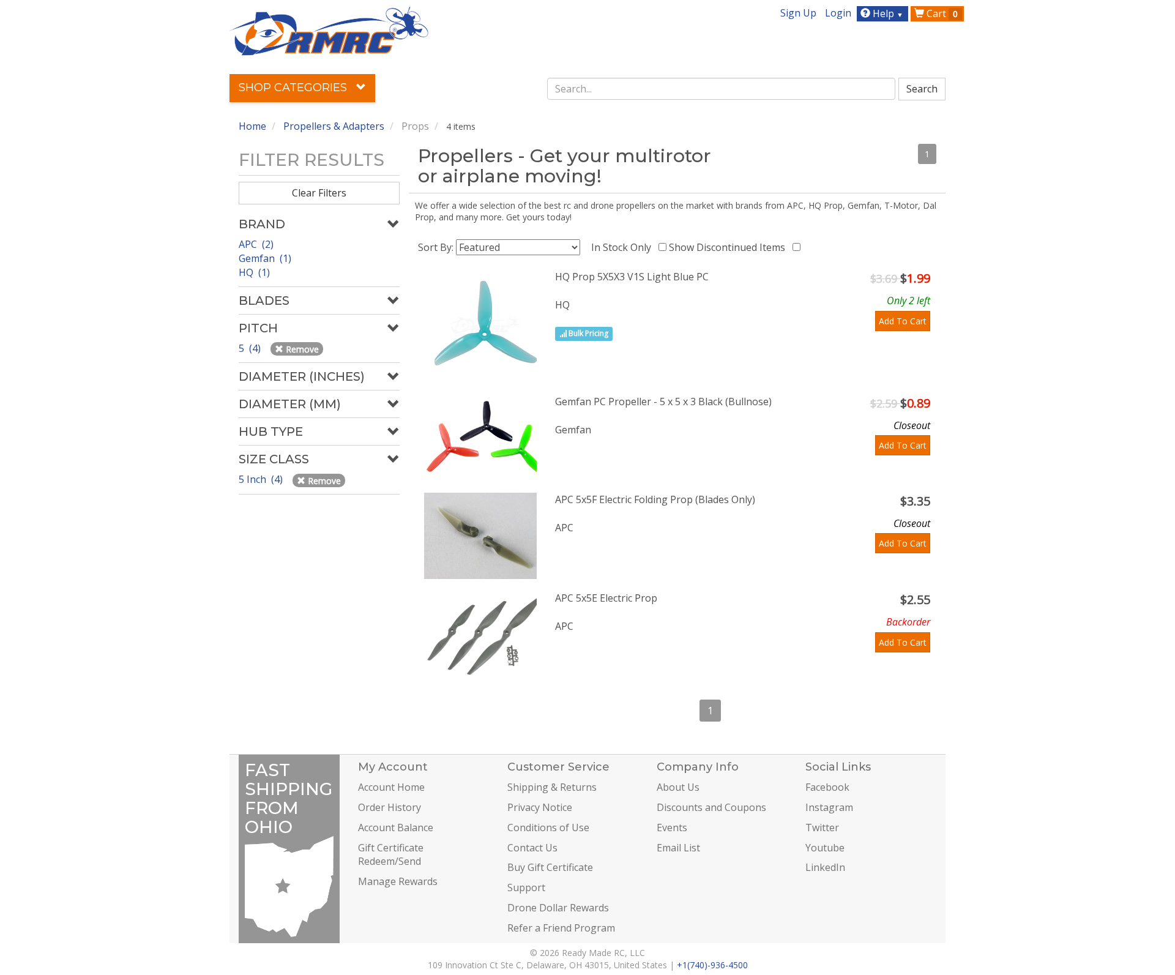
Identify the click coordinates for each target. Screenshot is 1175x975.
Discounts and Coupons (711, 807)
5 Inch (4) (262, 479)
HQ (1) (254, 272)
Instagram (829, 807)
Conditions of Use (548, 827)
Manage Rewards (398, 881)
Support (526, 887)
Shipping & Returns (552, 787)
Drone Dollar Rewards (558, 907)
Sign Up (798, 13)
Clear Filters (319, 193)
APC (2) (256, 244)
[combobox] (721, 89)
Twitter (822, 827)
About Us (678, 787)
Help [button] (886, 13)
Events (672, 827)
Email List (678, 847)
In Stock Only (623, 247)
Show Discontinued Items (729, 247)
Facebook (827, 787)
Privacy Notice (539, 807)
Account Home (391, 787)
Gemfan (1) (265, 258)
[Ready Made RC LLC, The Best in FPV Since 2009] (328, 30)
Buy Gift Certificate (550, 867)
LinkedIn (825, 867)
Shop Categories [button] (294, 87)
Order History (389, 807)
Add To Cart (903, 321)
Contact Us (532, 847)
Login (838, 13)
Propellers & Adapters (333, 126)
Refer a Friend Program (561, 928)
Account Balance (395, 827)
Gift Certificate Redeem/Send (390, 855)
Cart (941, 13)
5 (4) (251, 348)
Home (252, 126)
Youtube (825, 847)
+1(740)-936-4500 (712, 965)
